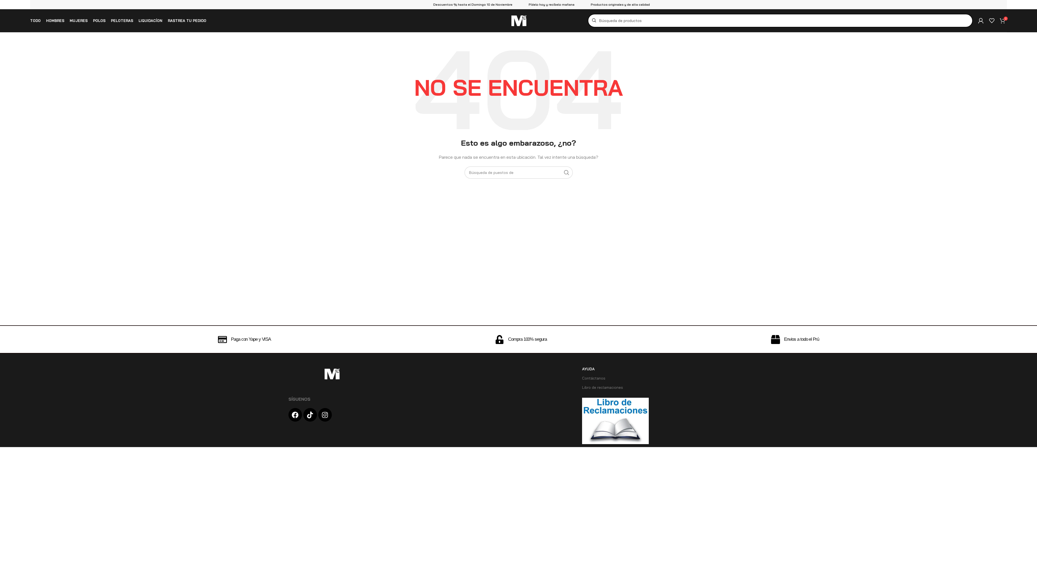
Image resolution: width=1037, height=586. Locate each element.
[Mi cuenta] (980, 20)
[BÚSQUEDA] (566, 172)
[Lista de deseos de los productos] (991, 20)
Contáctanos (593, 378)
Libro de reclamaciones (602, 387)
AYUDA (588, 369)
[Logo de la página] (518, 20)
